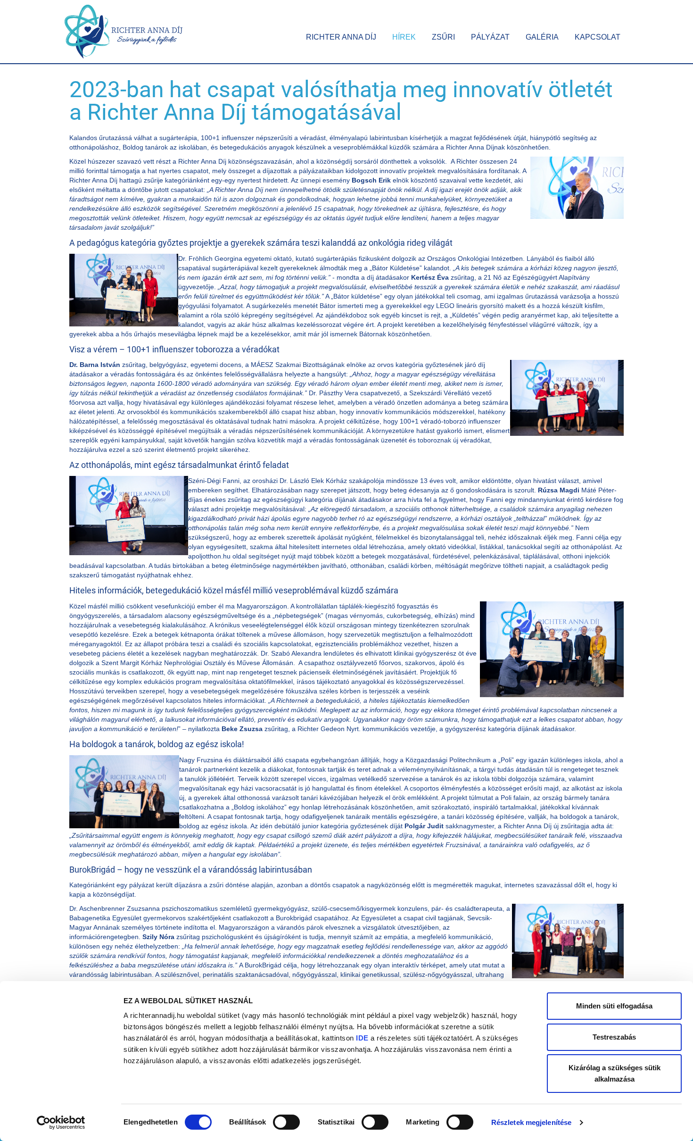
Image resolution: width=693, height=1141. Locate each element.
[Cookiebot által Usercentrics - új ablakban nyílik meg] (61, 1123)
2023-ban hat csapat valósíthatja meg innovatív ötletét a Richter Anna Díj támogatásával (341, 100)
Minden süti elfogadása (614, 1006)
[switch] (286, 1122)
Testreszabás (614, 1037)
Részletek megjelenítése (531, 1122)
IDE (362, 1038)
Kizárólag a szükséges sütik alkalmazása (614, 1073)
